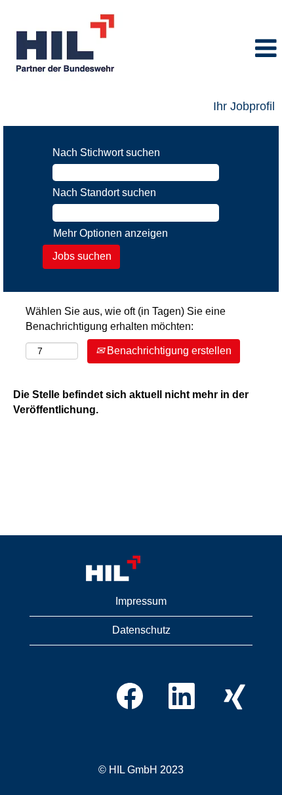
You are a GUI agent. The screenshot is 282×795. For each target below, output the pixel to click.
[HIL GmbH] (141, 569)
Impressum (141, 601)
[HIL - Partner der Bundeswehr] (66, 44)
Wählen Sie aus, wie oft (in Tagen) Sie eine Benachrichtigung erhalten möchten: (126, 319)
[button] (207, 49)
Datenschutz (141, 630)
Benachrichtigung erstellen (168, 350)
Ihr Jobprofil (244, 106)
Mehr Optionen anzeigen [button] (110, 233)
